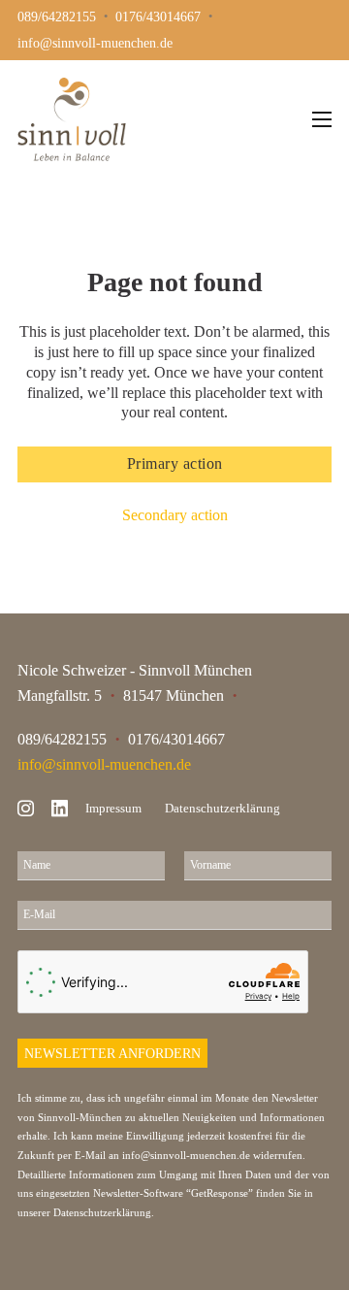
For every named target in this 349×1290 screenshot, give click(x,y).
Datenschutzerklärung (222, 808)
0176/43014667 (176, 739)
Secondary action (175, 515)
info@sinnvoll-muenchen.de (104, 764)
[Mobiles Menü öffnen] (322, 119)
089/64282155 (62, 739)
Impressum (113, 808)
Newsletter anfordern (112, 1053)
